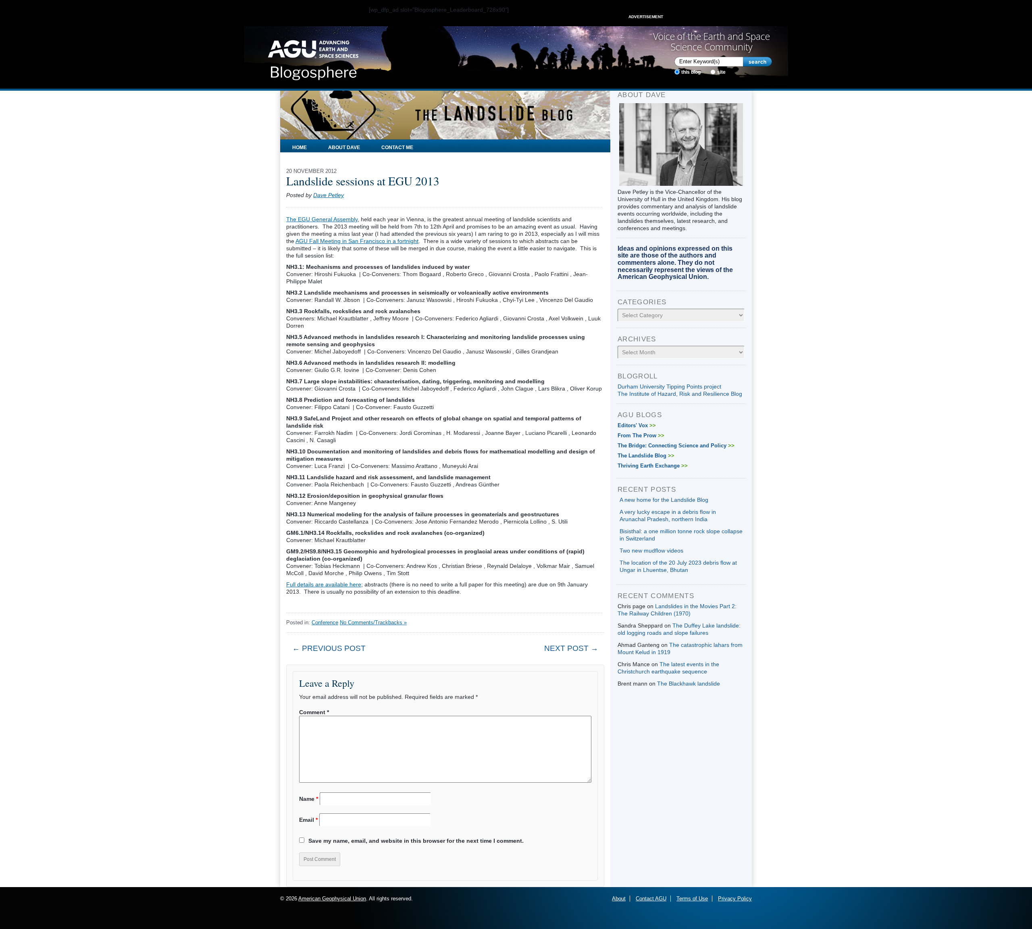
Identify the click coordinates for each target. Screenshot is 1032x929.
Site (721, 72)
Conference (325, 622)
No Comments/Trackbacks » (373, 622)
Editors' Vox (637, 425)
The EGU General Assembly (322, 219)
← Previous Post (329, 648)
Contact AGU (651, 899)
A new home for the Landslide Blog (664, 500)
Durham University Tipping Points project (669, 386)
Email (308, 820)
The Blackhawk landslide (688, 683)
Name (308, 799)
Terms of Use (692, 899)
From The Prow (641, 435)
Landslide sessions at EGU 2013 (362, 181)
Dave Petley (328, 195)
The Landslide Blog (646, 456)
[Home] (313, 57)
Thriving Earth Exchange (653, 466)
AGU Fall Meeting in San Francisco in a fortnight (356, 241)
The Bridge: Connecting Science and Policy (676, 446)
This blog (691, 72)
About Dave (344, 147)
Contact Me (397, 147)
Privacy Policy (735, 899)
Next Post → (571, 648)
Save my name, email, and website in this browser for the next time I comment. (416, 841)
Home (299, 147)
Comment (314, 712)
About (619, 899)
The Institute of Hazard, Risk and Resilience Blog (680, 394)
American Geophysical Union (332, 899)
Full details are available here (323, 584)
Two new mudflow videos (651, 550)
